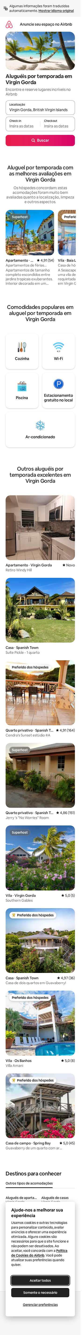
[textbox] (22, 126)
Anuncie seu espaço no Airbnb (46, 24)
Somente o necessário (40, 1292)
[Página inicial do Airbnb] (9, 24)
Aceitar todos (40, 1280)
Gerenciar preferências (40, 1305)
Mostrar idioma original (56, 11)
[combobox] (40, 110)
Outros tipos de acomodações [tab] (29, 1183)
